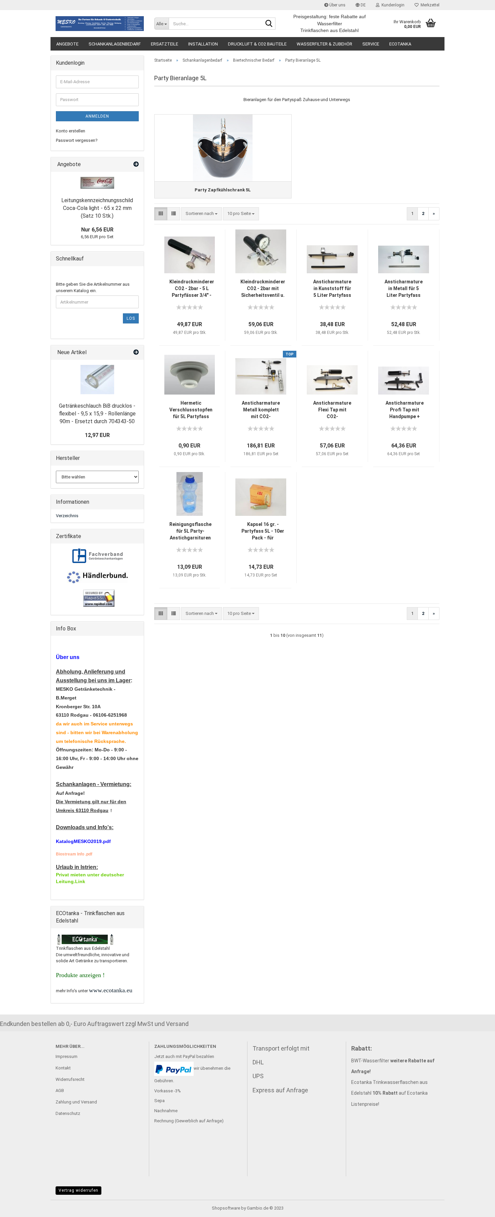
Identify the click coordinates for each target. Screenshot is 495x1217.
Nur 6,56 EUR (97, 229)
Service (370, 43)
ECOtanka (400, 43)
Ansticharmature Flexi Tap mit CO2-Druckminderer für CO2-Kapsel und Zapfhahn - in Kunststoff (332, 410)
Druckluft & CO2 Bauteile (257, 43)
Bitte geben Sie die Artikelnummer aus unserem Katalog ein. (93, 287)
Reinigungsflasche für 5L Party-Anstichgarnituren (190, 531)
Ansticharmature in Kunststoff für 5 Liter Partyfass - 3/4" (332, 289)
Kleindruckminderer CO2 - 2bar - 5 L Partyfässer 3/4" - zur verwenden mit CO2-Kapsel (191, 289)
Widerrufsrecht (70, 1079)
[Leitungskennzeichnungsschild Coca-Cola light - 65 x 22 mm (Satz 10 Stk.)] (97, 183)
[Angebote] (136, 164)
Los (131, 318)
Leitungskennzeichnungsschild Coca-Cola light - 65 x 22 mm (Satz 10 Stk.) (97, 208)
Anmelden (97, 116)
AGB (60, 1090)
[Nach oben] (476, 1207)
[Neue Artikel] (136, 352)
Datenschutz (68, 1113)
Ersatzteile (164, 43)
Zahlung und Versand (76, 1101)
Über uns (336, 5)
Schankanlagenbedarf (115, 43)
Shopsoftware (226, 1208)
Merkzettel (429, 5)
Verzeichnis (67, 515)
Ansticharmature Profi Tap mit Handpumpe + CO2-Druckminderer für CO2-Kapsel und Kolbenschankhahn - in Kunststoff (404, 410)
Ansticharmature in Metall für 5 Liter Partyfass (404, 288)
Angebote (67, 43)
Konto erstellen (70, 130)
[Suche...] (269, 24)
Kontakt (63, 1067)
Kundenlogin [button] (392, 5)
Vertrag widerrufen (78, 1190)
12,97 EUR (97, 435)
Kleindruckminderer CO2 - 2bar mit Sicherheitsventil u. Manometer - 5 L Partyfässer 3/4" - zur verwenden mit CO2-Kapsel (262, 289)
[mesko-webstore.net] (100, 23)
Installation (203, 43)
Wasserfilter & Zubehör (324, 43)
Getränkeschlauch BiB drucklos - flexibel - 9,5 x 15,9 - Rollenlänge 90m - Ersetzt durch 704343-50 (97, 414)
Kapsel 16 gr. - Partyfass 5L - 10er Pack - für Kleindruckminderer (262, 531)
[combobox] (201, 213)
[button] (361, 5)
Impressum (66, 1056)
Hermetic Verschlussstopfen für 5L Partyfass (190, 409)
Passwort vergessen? (77, 140)
